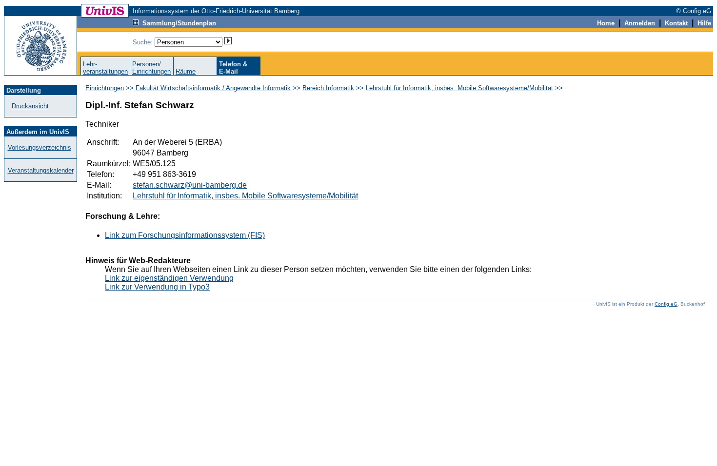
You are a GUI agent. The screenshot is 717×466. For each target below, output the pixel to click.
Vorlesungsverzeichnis (39, 147)
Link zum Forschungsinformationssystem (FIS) (185, 235)
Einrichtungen (104, 88)
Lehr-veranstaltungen (105, 67)
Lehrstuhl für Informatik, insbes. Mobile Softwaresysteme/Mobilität (459, 88)
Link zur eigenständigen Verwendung (169, 278)
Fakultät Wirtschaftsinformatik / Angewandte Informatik (213, 88)
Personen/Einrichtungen (151, 67)
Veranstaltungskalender (41, 170)
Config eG (666, 304)
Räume (186, 71)
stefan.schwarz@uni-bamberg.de (190, 185)
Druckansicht (30, 106)
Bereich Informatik (328, 88)
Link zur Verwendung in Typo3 (157, 287)
